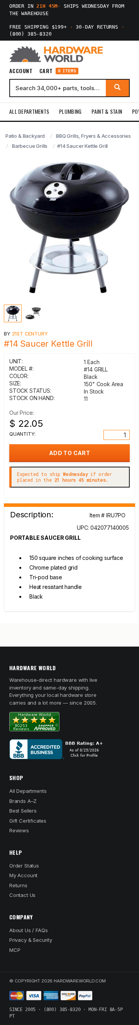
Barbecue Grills (29, 146)
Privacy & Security (30, 940)
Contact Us (22, 895)
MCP (14, 950)
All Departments (29, 111)
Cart (57, 71)
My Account (23, 875)
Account (20, 71)
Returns (18, 885)
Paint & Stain (107, 111)
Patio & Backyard (25, 136)
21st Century (30, 333)
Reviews (19, 830)
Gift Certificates (27, 821)
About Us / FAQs (28, 930)
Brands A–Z (23, 801)
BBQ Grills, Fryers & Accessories (93, 136)
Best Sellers (23, 811)
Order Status (24, 865)
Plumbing (70, 111)
